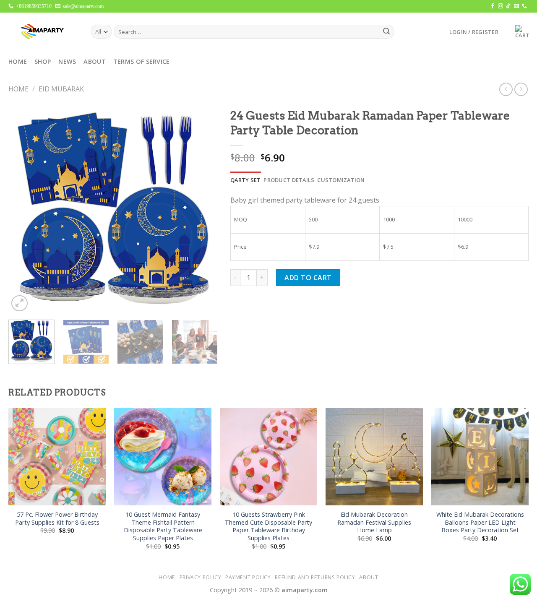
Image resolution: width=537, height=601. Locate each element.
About (94, 61)
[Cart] (520, 32)
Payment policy (248, 577)
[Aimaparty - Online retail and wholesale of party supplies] (43, 31)
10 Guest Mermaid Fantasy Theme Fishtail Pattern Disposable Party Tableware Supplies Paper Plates (163, 526)
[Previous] (23, 209)
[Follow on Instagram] (500, 6)
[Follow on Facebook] (492, 6)
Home (17, 61)
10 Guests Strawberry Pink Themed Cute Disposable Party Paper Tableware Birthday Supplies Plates (268, 526)
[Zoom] (19, 303)
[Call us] (524, 6)
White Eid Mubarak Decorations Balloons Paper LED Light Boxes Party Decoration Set (480, 522)
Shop (42, 61)
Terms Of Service (141, 61)
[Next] (203, 209)
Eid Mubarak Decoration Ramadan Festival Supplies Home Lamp (374, 522)
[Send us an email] (516, 6)
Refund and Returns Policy (315, 577)
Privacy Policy (201, 577)
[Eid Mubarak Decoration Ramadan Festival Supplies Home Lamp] (374, 456)
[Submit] (386, 32)
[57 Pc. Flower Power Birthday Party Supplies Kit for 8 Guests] (57, 456)
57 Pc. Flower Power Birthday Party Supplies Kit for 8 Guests (57, 518)
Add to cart (307, 277)
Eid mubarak (61, 89)
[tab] (245, 180)
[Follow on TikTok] (508, 6)
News (67, 61)
